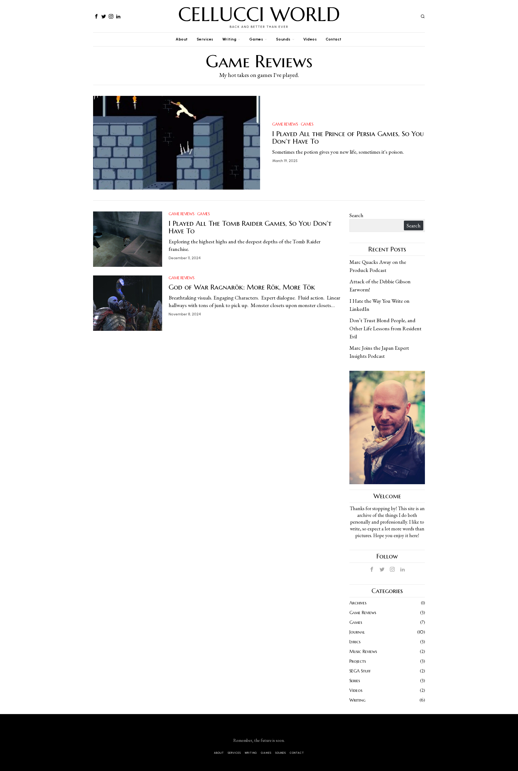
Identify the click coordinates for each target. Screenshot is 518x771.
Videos (355, 690)
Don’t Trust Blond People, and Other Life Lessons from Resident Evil (385, 328)
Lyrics (354, 641)
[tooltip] (96, 16)
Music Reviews (363, 651)
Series (354, 680)
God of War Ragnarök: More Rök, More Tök (242, 287)
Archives (357, 602)
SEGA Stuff (360, 671)
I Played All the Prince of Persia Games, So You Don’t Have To (348, 137)
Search (356, 215)
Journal (357, 632)
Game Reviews (285, 124)
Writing (357, 700)
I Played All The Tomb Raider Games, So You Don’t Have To (250, 227)
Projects (357, 661)
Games (307, 124)
